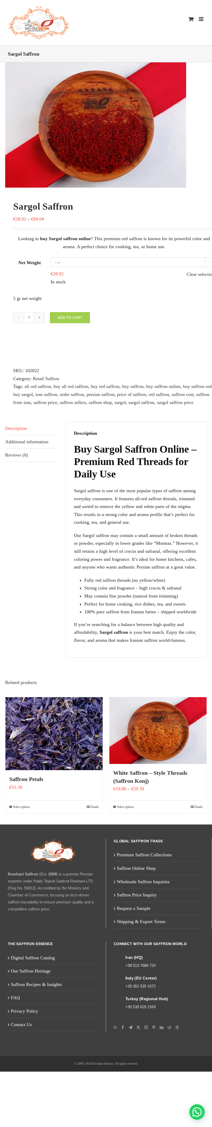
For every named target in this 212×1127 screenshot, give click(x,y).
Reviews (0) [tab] (18, 463)
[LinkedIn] (161, 1083)
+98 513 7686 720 (141, 1020)
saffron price (124, 402)
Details (94, 862)
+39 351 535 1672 (141, 1041)
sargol (20, 410)
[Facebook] (123, 1083)
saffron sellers (157, 402)
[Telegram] (130, 1083)
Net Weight (29, 263)
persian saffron (153, 394)
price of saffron (190, 394)
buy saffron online (188, 386)
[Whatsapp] (115, 1083)
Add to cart (69, 317)
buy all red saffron (80, 386)
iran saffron (89, 394)
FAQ (15, 1053)
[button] (197, 1112)
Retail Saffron (51, 378)
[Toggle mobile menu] (201, 19)
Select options (23, 862)
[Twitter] (138, 1083)
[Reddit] (169, 1083)
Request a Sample (137, 963)
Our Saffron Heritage (34, 1026)
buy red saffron (120, 386)
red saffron (25, 402)
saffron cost (54, 402)
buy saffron (152, 386)
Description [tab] (18, 436)
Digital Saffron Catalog (35, 1013)
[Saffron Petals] (54, 789)
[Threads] (177, 1083)
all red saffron (42, 386)
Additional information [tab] (29, 449)
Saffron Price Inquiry (140, 950)
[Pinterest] (154, 1083)
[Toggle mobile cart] (191, 19)
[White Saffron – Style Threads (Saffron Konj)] (158, 786)
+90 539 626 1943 (141, 1062)
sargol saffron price (85, 410)
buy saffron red (30, 394)
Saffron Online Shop (139, 923)
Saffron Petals (28, 834)
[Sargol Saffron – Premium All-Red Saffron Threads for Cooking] (106, 125)
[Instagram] (146, 1083)
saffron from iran (89, 402)
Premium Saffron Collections (148, 910)
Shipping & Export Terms (144, 977)
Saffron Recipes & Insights (40, 1039)
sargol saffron (44, 410)
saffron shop (190, 402)
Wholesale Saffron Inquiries (147, 937)
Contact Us (23, 1079)
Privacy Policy (26, 1066)
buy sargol (61, 394)
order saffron (119, 394)
